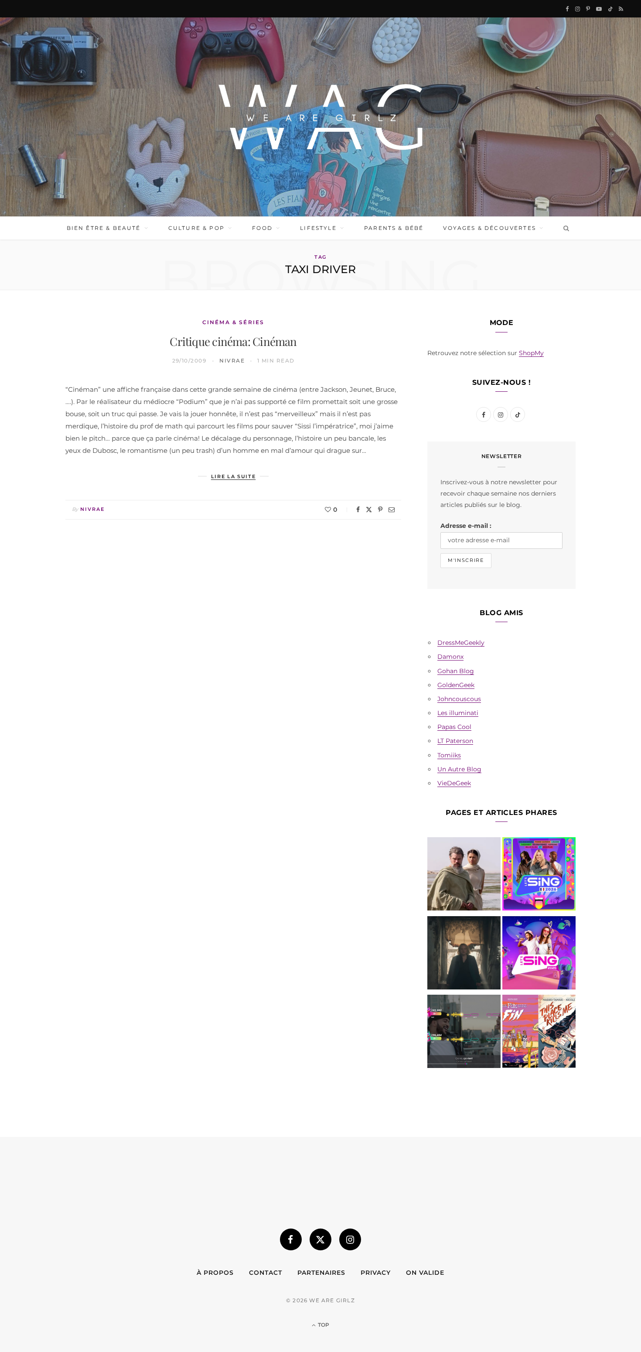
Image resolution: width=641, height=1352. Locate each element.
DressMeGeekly (460, 643)
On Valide (425, 1273)
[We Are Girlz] (320, 117)
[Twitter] (369, 510)
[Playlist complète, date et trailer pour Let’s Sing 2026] (539, 875)
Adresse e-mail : (465, 526)
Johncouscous (459, 699)
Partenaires (321, 1273)
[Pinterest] (380, 510)
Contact (265, 1273)
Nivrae (232, 360)
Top (323, 1324)
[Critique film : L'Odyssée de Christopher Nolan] (464, 875)
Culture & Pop (196, 228)
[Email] (392, 510)
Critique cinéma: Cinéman (233, 341)
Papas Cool (454, 727)
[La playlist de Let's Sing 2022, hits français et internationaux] (464, 1033)
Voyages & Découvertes (489, 228)
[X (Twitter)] (320, 1239)
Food (262, 228)
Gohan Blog (455, 671)
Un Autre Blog (459, 769)
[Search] (564, 228)
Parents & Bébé (393, 228)
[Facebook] (358, 510)
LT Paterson (455, 741)
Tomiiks (449, 755)
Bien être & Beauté (104, 228)
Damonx (450, 657)
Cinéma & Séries (233, 322)
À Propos (215, 1273)
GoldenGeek (455, 685)
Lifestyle (318, 228)
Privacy (376, 1273)
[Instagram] (350, 1239)
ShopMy (531, 353)
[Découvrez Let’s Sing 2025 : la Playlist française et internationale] (539, 954)
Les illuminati (457, 713)
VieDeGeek (454, 783)
